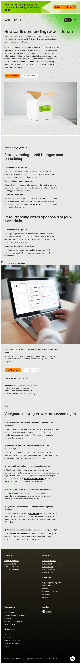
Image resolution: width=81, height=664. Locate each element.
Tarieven (7, 634)
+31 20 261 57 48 (10, 564)
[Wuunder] (12, 20)
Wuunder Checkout (49, 560)
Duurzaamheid (47, 573)
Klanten (45, 598)
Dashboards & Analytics (50, 592)
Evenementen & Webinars (13, 621)
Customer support (11, 643)
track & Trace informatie (34, 478)
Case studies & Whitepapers (14, 615)
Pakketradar (46, 595)
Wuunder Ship (47, 564)
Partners (45, 589)
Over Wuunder (9, 612)
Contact (8, 555)
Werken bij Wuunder (11, 624)
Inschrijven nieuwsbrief (12, 640)
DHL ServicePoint (39, 204)
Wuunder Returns (27, 62)
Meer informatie (30, 76)
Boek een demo (12, 76)
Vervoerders (46, 586)
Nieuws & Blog (9, 618)
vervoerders (34, 513)
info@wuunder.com (11, 560)
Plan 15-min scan (13, 370)
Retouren (21, 263)
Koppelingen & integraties (51, 583)
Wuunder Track (47, 566)
